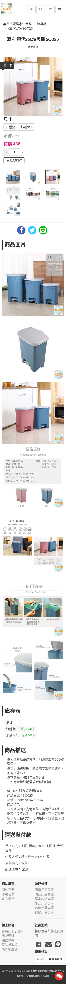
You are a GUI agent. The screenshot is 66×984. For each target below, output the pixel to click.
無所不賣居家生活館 (17, 24)
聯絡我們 (8, 894)
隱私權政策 (10, 945)
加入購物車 (16, 160)
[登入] (31, 9)
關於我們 (8, 890)
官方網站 (8, 899)
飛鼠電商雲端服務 (36, 976)
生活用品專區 (44, 904)
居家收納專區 (44, 899)
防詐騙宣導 (10, 949)
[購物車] (50, 9)
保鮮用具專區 (44, 912)
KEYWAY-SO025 (20, 28)
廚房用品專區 (44, 890)
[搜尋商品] (40, 9)
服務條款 (8, 940)
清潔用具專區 (44, 908)
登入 (20, 931)
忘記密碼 (8, 936)
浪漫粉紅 (26, 127)
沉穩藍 (10, 127)
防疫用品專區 (44, 894)
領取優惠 (57, 958)
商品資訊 (33, 46)
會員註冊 (8, 931)
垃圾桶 (41, 24)
